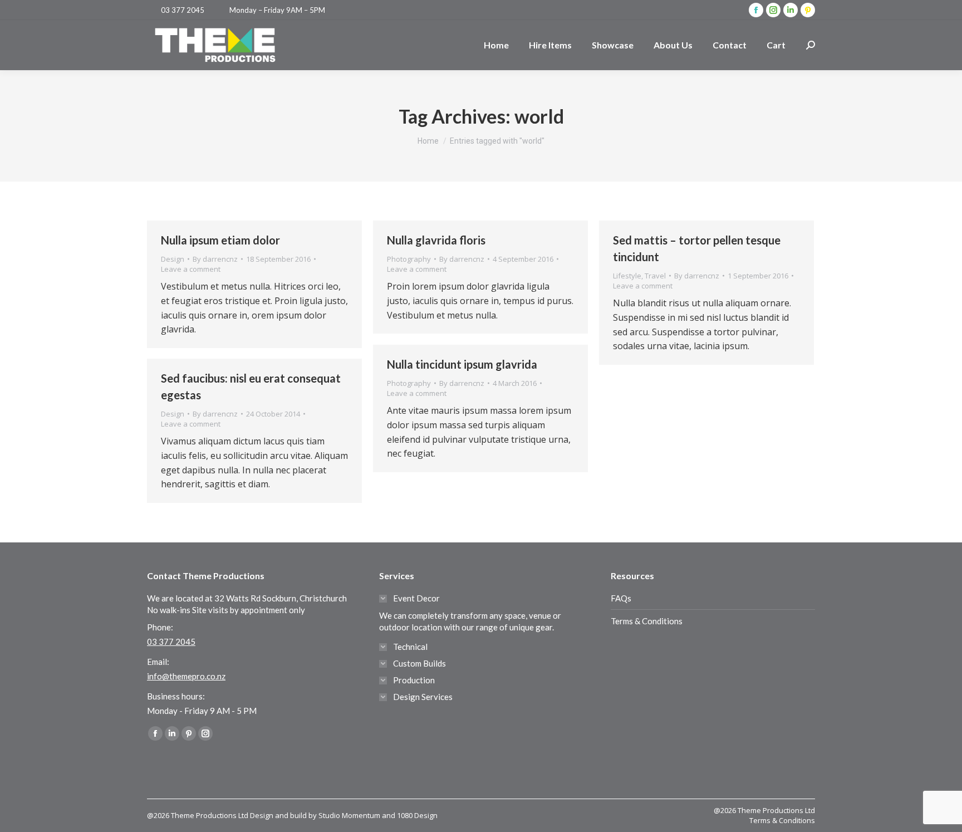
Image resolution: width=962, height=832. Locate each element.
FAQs (621, 598)
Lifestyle (627, 276)
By (215, 259)
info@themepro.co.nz (186, 676)
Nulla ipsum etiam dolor (220, 240)
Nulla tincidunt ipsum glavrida (462, 364)
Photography (409, 259)
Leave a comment (190, 269)
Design (172, 259)
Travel (655, 276)
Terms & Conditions (647, 621)
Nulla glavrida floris (436, 240)
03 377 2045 (182, 10)
